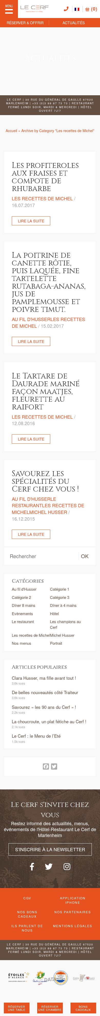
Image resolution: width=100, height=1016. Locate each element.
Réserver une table (16, 1008)
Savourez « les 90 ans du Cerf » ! (44, 707)
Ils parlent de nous (27, 928)
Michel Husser (62, 635)
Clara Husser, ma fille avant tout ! (44, 678)
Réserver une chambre (50, 1008)
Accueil (11, 130)
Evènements (22, 613)
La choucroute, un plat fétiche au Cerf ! (49, 721)
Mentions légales (72, 926)
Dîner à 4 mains (63, 605)
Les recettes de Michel (31, 635)
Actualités (74, 22)
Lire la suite (31, 220)
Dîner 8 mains (23, 605)
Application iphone (73, 900)
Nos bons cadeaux (27, 914)
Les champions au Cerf (65, 624)
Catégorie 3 (59, 597)
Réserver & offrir (25, 22)
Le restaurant (23, 621)
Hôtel (54, 613)
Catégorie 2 (21, 597)
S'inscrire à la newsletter (50, 849)
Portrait (56, 643)
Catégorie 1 (59, 589)
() (93, 8)
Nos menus (21, 643)
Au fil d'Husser (24, 589)
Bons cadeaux (83, 1008)
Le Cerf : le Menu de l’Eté (36, 736)
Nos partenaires (72, 912)
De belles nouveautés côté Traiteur (45, 692)
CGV (27, 898)
